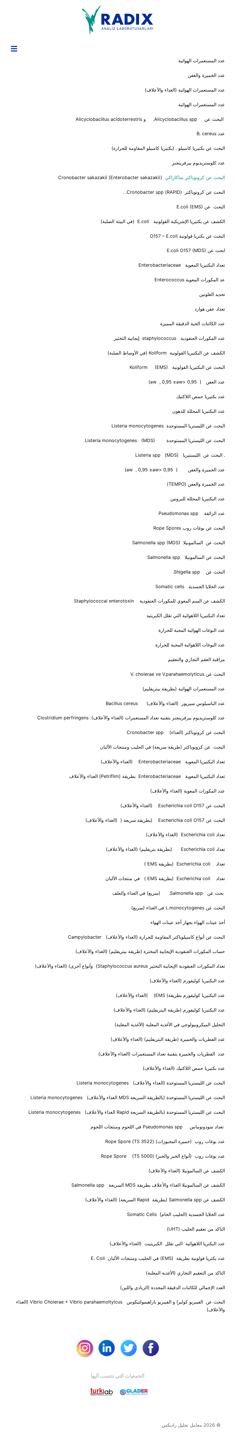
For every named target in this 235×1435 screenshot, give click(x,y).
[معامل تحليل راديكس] (117, 22)
